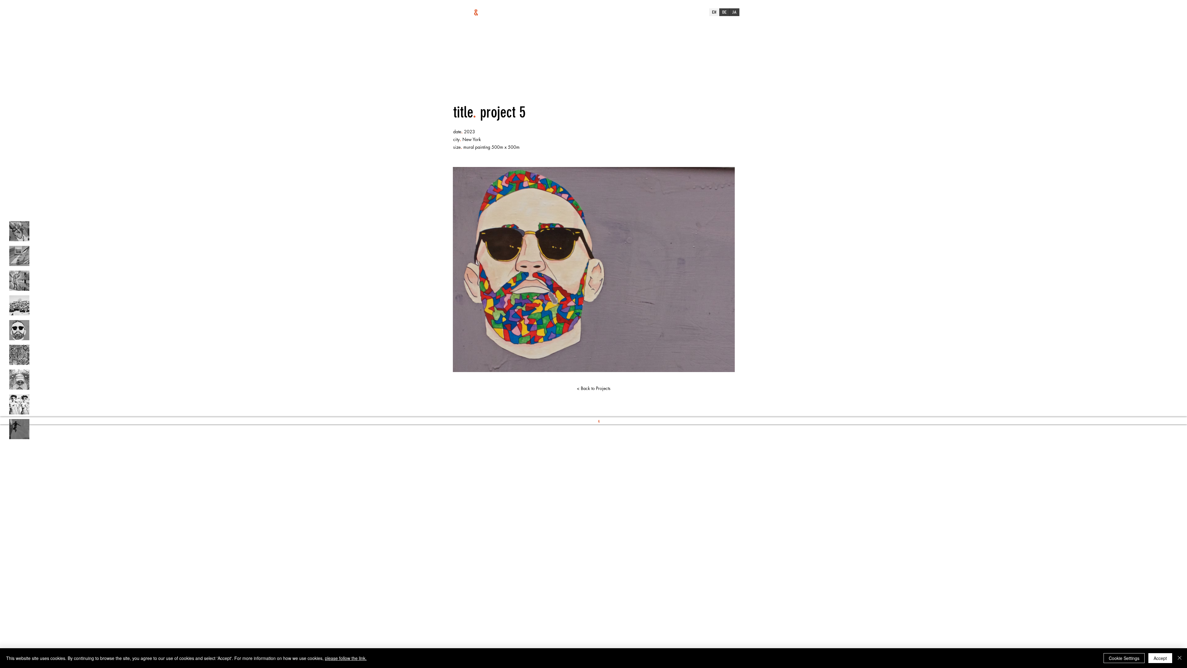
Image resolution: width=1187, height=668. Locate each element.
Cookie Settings (1124, 658)
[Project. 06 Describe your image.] (19, 355)
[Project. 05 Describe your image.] (19, 330)
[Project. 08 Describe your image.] (19, 404)
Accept (1160, 658)
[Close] (1179, 658)
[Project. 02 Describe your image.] (19, 256)
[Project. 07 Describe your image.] (19, 380)
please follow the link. (346, 658)
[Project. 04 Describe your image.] (19, 305)
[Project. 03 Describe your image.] (19, 281)
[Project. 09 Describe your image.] (19, 429)
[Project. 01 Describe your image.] (19, 231)
